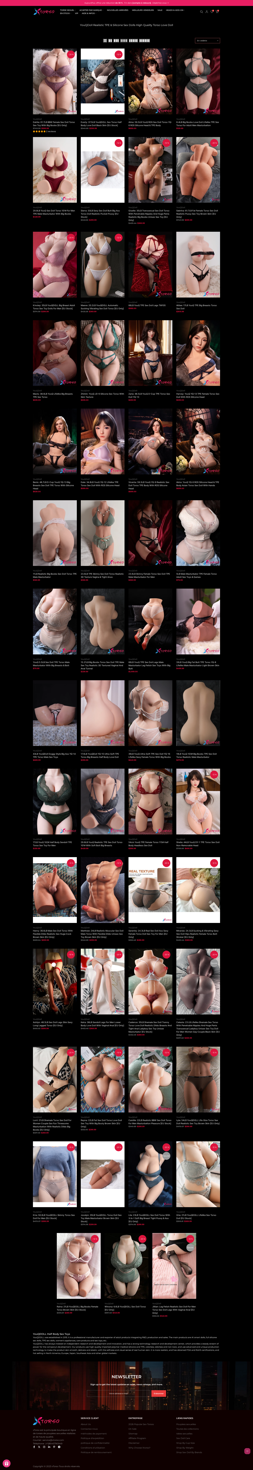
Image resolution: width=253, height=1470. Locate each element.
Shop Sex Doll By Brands (189, 1452)
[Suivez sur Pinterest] (54, 1447)
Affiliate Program (137, 1438)
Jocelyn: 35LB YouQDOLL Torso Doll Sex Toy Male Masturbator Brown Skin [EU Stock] (101, 1218)
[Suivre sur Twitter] (39, 1447)
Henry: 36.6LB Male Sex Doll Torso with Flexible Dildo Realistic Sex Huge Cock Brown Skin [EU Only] (53, 933)
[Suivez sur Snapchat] (59, 1447)
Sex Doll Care (183, 1438)
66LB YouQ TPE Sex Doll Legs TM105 (147, 305)
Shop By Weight (185, 1448)
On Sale (132, 1429)
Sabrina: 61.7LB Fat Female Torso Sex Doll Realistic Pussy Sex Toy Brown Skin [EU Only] (197, 213)
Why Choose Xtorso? (139, 1448)
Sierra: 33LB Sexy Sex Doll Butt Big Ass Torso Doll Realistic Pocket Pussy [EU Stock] (100, 213)
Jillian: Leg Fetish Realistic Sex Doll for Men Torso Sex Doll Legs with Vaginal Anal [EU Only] (174, 1309)
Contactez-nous (89, 1429)
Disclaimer (134, 1443)
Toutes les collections (187, 1429)
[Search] (201, 11)
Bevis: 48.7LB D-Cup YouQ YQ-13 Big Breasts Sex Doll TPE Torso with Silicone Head (53, 485)
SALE (160, 10)
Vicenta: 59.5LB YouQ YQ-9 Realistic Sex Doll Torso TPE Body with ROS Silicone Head (148, 485)
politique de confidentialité (95, 1443)
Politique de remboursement (96, 1452)
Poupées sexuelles (186, 1424)
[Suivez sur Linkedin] (49, 1447)
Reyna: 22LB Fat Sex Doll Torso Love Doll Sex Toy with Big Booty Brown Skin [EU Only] (101, 1123)
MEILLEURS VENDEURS (143, 10)
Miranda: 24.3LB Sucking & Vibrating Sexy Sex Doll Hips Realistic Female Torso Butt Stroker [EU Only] (197, 933)
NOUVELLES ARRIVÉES (117, 10)
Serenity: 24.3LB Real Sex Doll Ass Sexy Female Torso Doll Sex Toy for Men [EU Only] (148, 933)
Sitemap (132, 1433)
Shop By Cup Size (185, 1443)
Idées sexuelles (184, 1433)
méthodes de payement (94, 1433)
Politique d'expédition (92, 1438)
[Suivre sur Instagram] (44, 1447)
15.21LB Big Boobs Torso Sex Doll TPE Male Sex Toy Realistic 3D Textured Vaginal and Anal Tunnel (102, 665)
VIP (76, 13)
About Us (86, 1424)
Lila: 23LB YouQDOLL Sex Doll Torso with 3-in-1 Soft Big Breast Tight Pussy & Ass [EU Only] (149, 1218)
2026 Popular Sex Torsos (141, 1424)
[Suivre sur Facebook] (34, 1447)
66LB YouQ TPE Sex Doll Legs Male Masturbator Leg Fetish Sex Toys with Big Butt (149, 665)
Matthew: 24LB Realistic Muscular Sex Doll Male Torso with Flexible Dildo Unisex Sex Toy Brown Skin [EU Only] (102, 933)
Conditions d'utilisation (93, 1448)
